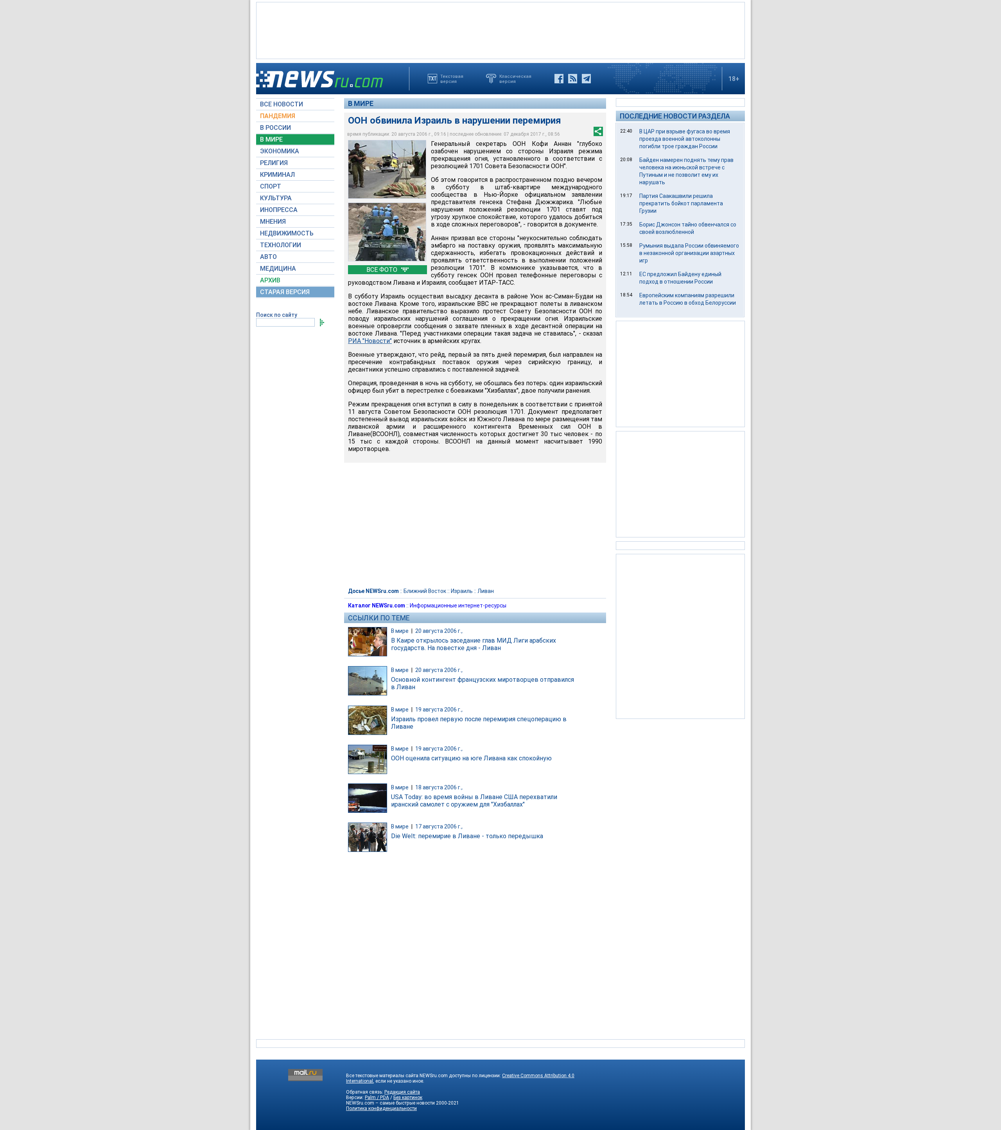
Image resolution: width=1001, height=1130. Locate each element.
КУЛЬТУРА (276, 198)
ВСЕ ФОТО (382, 269)
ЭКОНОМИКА (279, 151)
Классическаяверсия (515, 78)
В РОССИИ (275, 127)
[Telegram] (586, 78)
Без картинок (407, 1097)
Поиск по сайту (276, 315)
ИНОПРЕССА (279, 210)
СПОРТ (270, 186)
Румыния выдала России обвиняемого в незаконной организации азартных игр (689, 253)
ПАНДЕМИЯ (277, 116)
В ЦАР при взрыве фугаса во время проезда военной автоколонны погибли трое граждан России (684, 138)
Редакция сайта (402, 1092)
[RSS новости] (572, 78)
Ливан (485, 591)
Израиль (462, 591)
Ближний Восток (425, 591)
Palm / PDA (377, 1097)
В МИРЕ (271, 139)
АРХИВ (270, 280)
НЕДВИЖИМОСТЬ (287, 233)
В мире (360, 103)
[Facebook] (558, 78)
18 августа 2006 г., (439, 787)
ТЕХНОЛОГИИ (280, 245)
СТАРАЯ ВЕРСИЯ (285, 292)
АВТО (268, 256)
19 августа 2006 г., (439, 709)
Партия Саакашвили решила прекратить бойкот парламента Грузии (681, 203)
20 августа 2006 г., (439, 631)
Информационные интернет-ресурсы (458, 605)
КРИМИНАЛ (277, 174)
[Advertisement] (500, 29)
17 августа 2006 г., (439, 826)
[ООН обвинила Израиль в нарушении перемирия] (387, 169)
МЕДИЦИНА (278, 268)
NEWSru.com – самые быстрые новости (390, 1103)
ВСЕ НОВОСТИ (281, 104)
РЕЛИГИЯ (274, 163)
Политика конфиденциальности (381, 1108)
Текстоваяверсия (451, 78)
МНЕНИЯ (273, 221)
